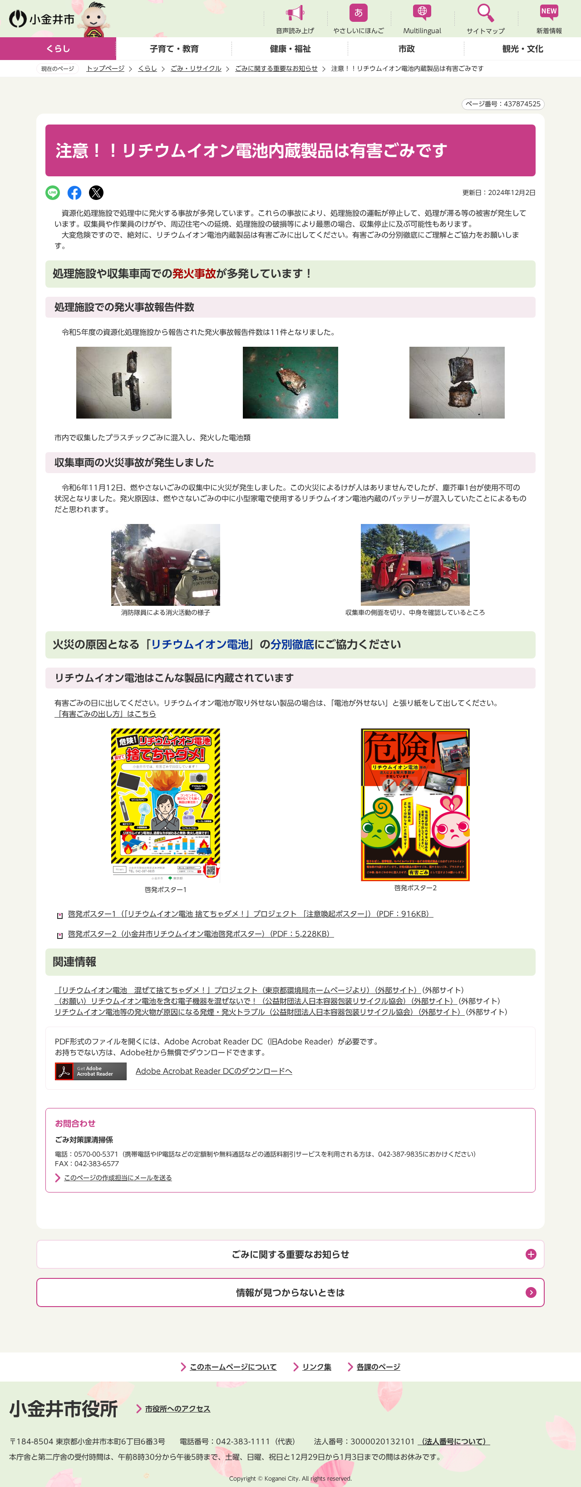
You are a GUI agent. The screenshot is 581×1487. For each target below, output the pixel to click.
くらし (58, 49)
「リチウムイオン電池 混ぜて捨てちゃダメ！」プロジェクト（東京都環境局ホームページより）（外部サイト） (237, 990)
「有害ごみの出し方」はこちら (105, 714)
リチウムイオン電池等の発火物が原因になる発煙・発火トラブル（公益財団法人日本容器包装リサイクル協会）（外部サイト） (259, 1012)
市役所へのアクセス (178, 1408)
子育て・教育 (174, 49)
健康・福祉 (290, 49)
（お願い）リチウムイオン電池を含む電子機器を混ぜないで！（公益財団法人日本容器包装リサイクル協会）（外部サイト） (256, 1001)
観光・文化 (522, 49)
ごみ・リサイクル (196, 68)
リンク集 (316, 1367)
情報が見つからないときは (290, 1292)
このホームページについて (233, 1367)
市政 (407, 49)
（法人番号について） (454, 1441)
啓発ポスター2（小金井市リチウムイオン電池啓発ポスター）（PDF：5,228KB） (201, 934)
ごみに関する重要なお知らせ (276, 68)
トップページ (105, 68)
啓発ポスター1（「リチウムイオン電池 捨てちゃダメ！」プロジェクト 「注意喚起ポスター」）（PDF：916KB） (250, 914)
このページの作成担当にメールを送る (118, 1178)
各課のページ (378, 1367)
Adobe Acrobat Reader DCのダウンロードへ (214, 1071)
